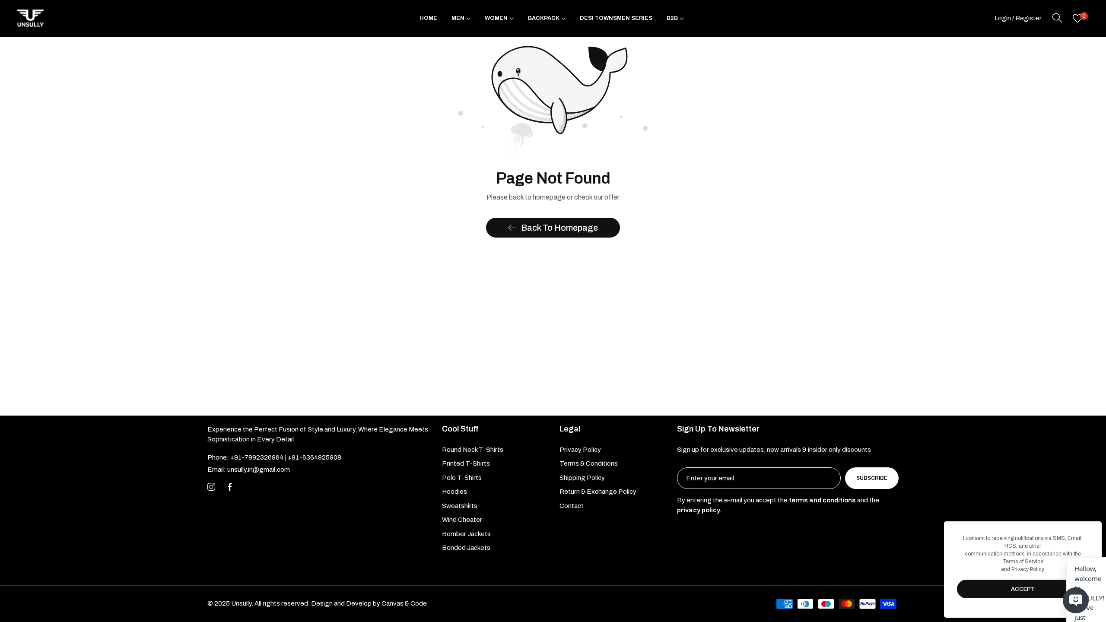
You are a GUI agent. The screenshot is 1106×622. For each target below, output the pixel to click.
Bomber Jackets (466, 533)
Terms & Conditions (588, 463)
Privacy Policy (580, 449)
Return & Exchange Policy (597, 491)
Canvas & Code (404, 603)
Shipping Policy (582, 477)
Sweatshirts (459, 505)
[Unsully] (30, 18)
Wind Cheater (462, 519)
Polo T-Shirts (462, 477)
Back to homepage (559, 227)
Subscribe (871, 478)
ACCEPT (1023, 589)
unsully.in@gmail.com (248, 469)
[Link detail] (211, 487)
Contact (571, 505)
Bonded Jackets (466, 547)
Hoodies (454, 491)
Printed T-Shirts (466, 463)
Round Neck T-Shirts (472, 449)
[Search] (1057, 18)
